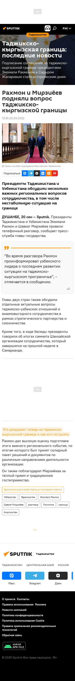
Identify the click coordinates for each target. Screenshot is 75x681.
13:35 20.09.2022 (13, 118)
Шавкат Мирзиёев (13, 504)
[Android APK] (14, 646)
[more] (68, 289)
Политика (48, 504)
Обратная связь (12, 635)
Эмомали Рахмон (49, 497)
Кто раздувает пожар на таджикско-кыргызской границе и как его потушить (35, 431)
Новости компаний (14, 610)
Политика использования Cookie (23, 620)
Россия (63, 565)
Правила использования (17, 604)
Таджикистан (28, 497)
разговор (33, 504)
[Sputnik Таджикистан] (12, 30)
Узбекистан (10, 497)
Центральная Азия (40, 565)
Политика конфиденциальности (22, 615)
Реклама (40, 604)
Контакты (23, 599)
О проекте (8, 599)
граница (63, 504)
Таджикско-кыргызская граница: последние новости (33, 489)
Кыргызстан (10, 512)
